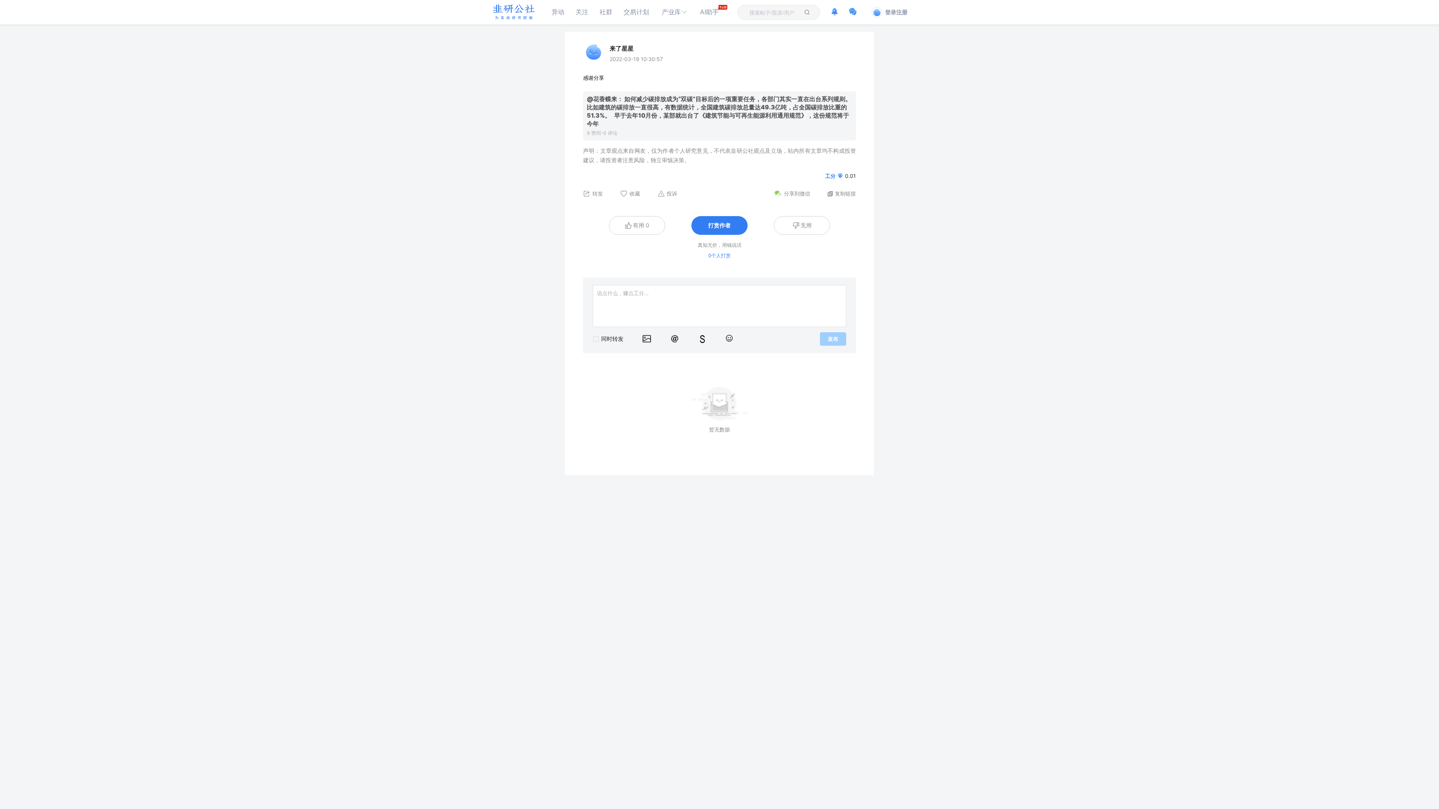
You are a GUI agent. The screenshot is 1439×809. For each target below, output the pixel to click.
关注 (582, 12)
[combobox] (774, 12)
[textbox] (774, 12)
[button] (674, 12)
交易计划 (636, 12)
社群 (606, 12)
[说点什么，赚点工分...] (719, 306)
